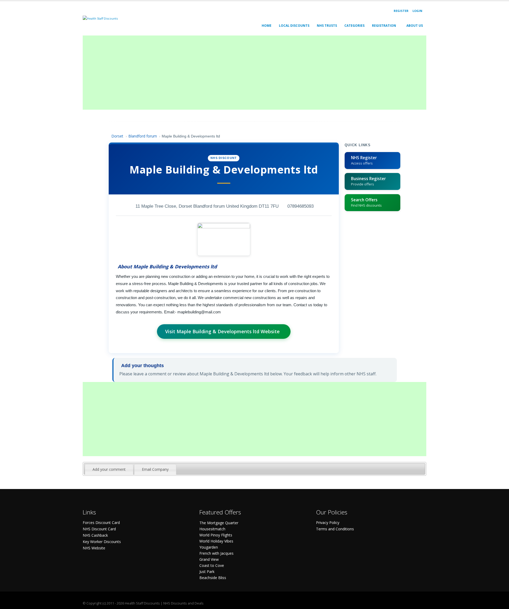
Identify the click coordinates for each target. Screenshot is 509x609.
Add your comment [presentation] (109, 469)
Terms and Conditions (335, 528)
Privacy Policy (327, 522)
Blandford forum (142, 136)
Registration (384, 25)
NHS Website (94, 547)
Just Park (206, 571)
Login (417, 11)
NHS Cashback (95, 535)
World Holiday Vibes (216, 541)
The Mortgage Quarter (218, 522)
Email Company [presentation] (155, 469)
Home (266, 25)
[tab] (109, 469)
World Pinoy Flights (215, 534)
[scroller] (499, 602)
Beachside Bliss (212, 577)
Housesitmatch (212, 528)
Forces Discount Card (101, 522)
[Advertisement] (242, 72)
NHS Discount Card (99, 528)
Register (401, 11)
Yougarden (208, 547)
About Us (414, 25)
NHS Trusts (327, 25)
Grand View (209, 559)
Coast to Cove (211, 565)
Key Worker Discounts (102, 541)
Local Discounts (294, 25)
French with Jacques (216, 553)
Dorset (117, 136)
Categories (354, 25)
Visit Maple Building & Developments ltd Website (222, 331)
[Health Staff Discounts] (100, 18)
